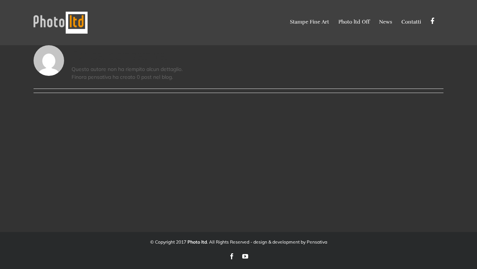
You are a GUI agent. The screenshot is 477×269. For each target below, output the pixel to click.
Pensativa (317, 242)
